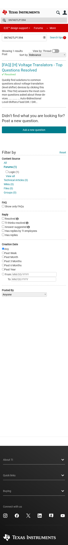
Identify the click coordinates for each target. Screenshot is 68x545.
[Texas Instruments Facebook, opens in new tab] (17, 516)
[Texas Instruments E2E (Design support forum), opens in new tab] (51, 516)
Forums (38, 28)
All (5, 162)
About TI (8, 459)
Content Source (11, 158)
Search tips (56, 37)
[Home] (21, 12)
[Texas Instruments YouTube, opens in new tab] (62, 516)
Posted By (8, 290)
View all (10, 176)
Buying (7, 490)
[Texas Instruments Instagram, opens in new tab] (5, 516)
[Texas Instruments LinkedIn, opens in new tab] (39, 516)
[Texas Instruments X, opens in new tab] (28, 516)
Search (58, 12)
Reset (63, 152)
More (53, 28)
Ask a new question (34, 129)
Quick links (9, 475)
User (64, 12)
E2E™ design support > (17, 28)
